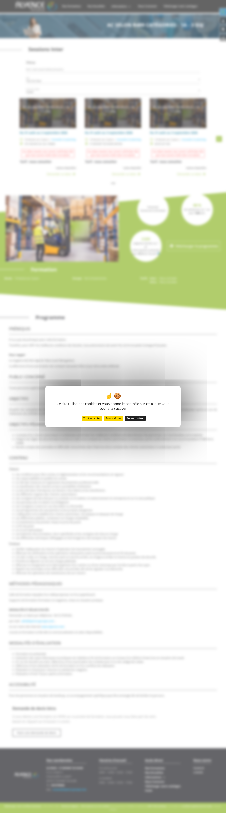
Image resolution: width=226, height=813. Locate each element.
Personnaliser (135, 418)
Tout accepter (92, 418)
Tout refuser (113, 418)
